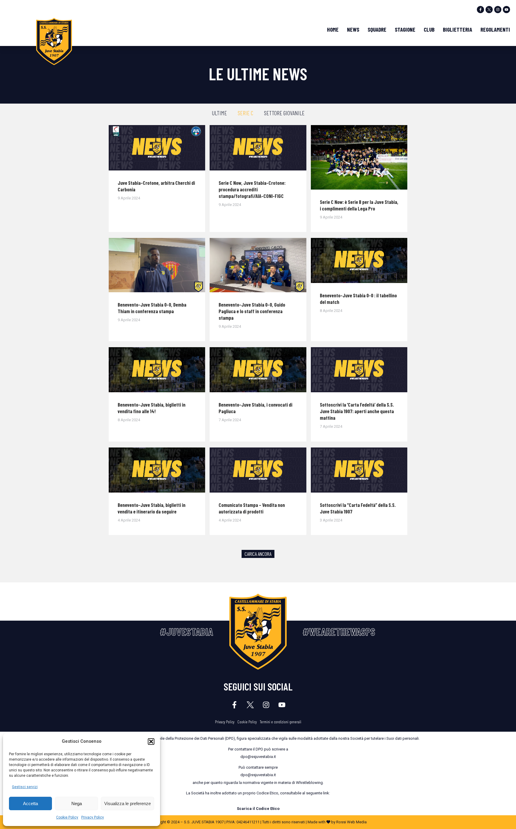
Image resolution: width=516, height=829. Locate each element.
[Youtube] (506, 9)
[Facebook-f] (480, 9)
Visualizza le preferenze (127, 803)
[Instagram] (497, 9)
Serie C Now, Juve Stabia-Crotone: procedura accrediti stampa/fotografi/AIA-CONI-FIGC (252, 189)
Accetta (30, 803)
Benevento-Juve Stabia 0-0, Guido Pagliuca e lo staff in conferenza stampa (252, 311)
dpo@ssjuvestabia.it (258, 756)
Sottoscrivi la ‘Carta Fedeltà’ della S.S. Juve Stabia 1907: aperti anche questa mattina (357, 411)
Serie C (245, 112)
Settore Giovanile (284, 112)
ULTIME (219, 112)
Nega (76, 803)
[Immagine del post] (157, 147)
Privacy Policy (92, 817)
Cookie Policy (67, 817)
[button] (151, 742)
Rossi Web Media (351, 822)
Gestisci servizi (25, 787)
